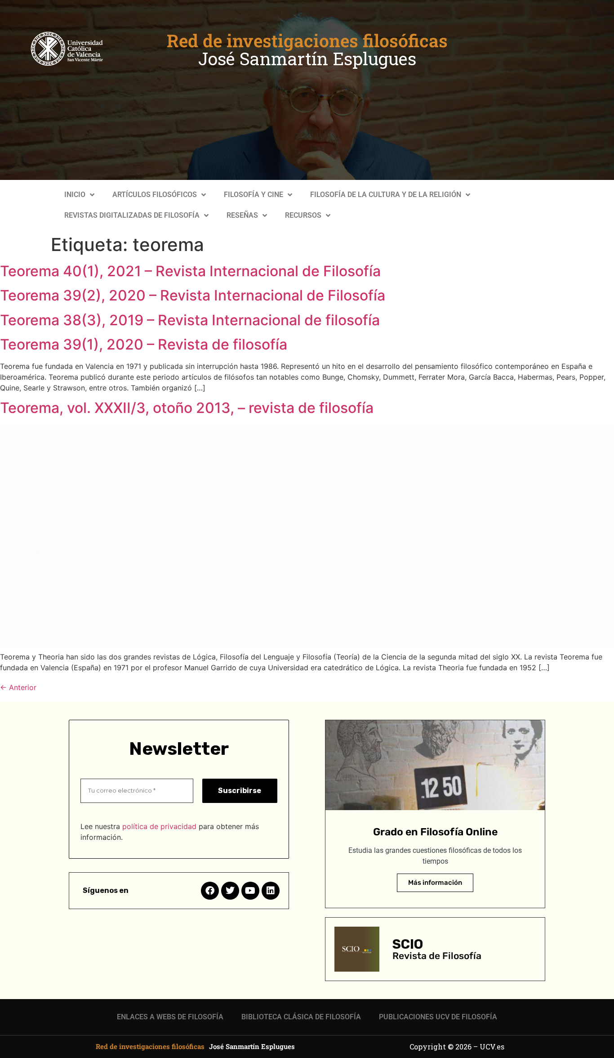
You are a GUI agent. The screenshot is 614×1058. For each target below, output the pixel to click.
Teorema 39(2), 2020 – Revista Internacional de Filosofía (192, 295)
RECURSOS (303, 215)
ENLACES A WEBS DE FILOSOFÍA (170, 1017)
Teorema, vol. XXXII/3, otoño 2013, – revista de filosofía (187, 408)
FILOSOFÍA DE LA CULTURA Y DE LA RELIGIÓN (385, 194)
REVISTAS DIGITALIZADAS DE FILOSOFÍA (132, 215)
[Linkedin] (271, 891)
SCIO (407, 944)
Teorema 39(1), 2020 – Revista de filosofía (143, 344)
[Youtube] (250, 891)
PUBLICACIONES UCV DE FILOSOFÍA (438, 1017)
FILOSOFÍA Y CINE (253, 194)
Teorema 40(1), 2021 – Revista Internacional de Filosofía (190, 271)
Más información (435, 883)
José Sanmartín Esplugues (307, 58)
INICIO (74, 194)
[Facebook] (210, 891)
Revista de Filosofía (436, 955)
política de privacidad (159, 826)
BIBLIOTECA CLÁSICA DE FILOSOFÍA (301, 1017)
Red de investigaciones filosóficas (307, 40)
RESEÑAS (242, 215)
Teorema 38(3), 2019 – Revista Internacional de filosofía (190, 320)
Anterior (18, 687)
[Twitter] (230, 891)
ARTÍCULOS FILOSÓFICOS (154, 194)
